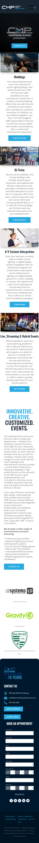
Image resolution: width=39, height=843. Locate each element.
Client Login (12, 717)
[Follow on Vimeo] (28, 800)
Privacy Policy (30, 833)
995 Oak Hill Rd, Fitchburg (19, 693)
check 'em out (19, 220)
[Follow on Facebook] (11, 800)
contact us (19, 46)
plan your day (19, 138)
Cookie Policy (21, 833)
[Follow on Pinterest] (19, 800)
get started (19, 389)
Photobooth (24, 819)
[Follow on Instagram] (15, 800)
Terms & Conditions (10, 833)
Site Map (31, 830)
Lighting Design (12, 819)
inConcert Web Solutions (19, 830)
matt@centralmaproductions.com (22, 698)
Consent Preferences (19, 836)
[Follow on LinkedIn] (23, 800)
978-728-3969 (14, 702)
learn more (19, 304)
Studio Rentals (10, 816)
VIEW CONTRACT (13, 709)
